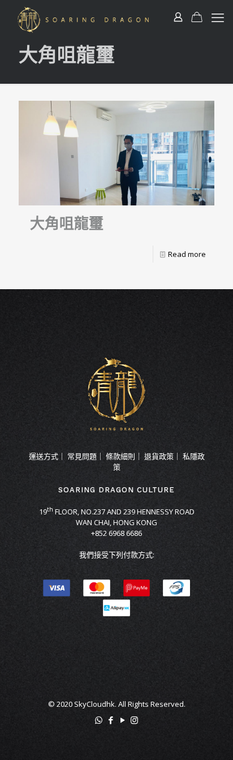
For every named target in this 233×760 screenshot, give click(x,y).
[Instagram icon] (134, 719)
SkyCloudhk (94, 704)
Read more (187, 254)
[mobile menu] (217, 17)
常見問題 (82, 456)
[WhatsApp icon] (98, 719)
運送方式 (43, 456)
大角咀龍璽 (66, 223)
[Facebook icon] (110, 719)
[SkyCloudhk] (83, 20)
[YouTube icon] (122, 719)
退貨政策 (159, 456)
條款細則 (120, 456)
